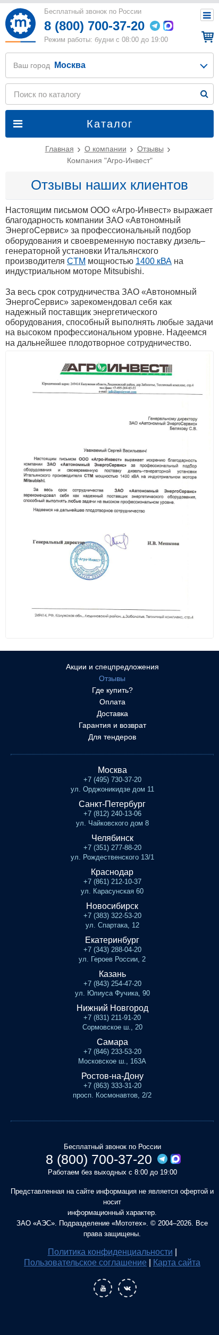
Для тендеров (112, 737)
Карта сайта (176, 1262)
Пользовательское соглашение (85, 1262)
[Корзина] (206, 36)
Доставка (112, 713)
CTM (76, 261)
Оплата (112, 702)
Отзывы (112, 678)
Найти (204, 94)
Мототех (20, 25)
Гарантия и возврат (112, 725)
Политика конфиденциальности (110, 1251)
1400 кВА (154, 261)
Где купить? (112, 690)
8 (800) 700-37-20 (94, 26)
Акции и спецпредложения (112, 666)
